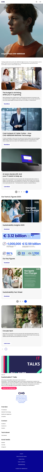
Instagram (3, 447)
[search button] (36, 1)
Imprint (21, 453)
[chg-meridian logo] (17, 1)
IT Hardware (4, 409)
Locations (3, 423)
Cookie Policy (21, 459)
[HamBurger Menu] (40, 1)
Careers (3, 428)
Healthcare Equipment (6, 414)
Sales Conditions (21, 462)
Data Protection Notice (21, 456)
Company (3, 416)
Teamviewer (4, 435)
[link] (19, 192)
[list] (21, 192)
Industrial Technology (6, 412)
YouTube (3, 444)
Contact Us (3, 426)
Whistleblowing (21, 464)
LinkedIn (3, 442)
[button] (16, 192)
